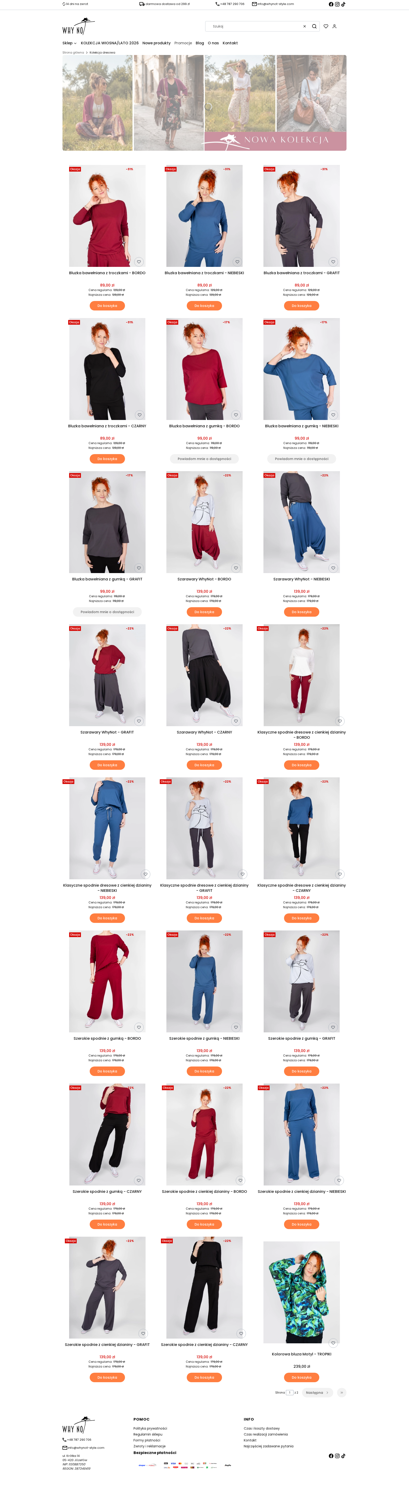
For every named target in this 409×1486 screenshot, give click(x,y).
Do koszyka (107, 305)
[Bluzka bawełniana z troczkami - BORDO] (107, 217)
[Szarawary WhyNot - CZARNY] (204, 676)
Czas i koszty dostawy (262, 1428)
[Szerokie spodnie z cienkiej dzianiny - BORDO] (204, 1135)
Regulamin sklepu (147, 1434)
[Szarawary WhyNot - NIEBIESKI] (301, 523)
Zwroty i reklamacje (149, 1446)
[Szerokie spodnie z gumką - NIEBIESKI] (204, 982)
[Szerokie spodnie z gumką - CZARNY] (107, 1135)
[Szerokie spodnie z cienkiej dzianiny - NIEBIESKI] (302, 1135)
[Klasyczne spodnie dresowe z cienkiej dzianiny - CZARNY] (302, 829)
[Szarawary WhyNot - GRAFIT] (107, 676)
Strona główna (73, 52)
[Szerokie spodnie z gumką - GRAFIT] (302, 982)
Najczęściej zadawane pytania (268, 1446)
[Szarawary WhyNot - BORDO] (204, 523)
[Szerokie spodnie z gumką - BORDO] (107, 982)
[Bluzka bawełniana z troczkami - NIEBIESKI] (204, 217)
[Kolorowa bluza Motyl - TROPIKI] (301, 1293)
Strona (280, 1392)
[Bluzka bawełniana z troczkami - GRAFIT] (301, 217)
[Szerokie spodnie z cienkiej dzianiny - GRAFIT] (107, 1288)
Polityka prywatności (150, 1428)
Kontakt (250, 1440)
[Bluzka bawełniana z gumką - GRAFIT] (107, 523)
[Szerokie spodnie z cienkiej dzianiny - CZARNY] (204, 1288)
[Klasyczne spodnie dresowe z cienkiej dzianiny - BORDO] (302, 676)
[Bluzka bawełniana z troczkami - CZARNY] (107, 370)
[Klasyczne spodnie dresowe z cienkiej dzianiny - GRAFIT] (204, 829)
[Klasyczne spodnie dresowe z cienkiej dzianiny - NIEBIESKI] (107, 829)
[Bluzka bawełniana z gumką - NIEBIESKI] (301, 370)
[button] (314, 26)
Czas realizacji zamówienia (266, 1434)
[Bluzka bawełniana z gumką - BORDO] (204, 370)
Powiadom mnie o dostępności (204, 458)
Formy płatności (146, 1440)
